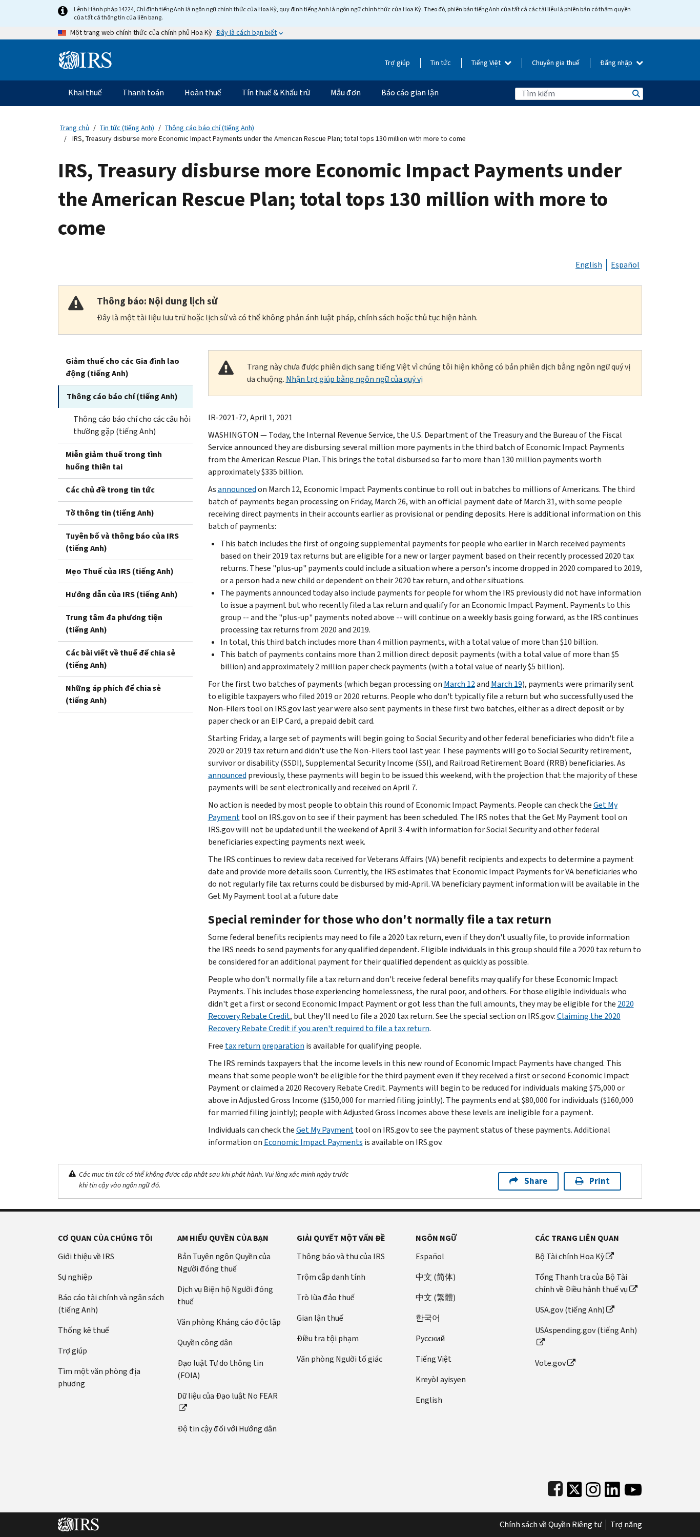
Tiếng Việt (486, 63)
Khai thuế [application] (85, 92)
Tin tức (440, 63)
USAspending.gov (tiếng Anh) (586, 1330)
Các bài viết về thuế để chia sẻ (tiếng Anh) (120, 658)
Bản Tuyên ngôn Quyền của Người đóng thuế (224, 1262)
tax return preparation (264, 1045)
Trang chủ (74, 128)
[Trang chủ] (85, 56)
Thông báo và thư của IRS (341, 1256)
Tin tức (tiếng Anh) (127, 128)
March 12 (459, 684)
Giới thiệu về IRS (86, 1256)
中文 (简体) (436, 1277)
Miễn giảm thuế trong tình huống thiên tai (114, 460)
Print (599, 1181)
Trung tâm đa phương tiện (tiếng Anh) (114, 623)
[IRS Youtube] (633, 1487)
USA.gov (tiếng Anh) (570, 1309)
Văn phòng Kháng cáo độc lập (229, 1322)
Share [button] (535, 1181)
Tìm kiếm (635, 93)
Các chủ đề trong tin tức (110, 489)
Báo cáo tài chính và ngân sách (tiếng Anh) (111, 1303)
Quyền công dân (205, 1342)
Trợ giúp (397, 63)
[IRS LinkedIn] (612, 1487)
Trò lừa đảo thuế (326, 1297)
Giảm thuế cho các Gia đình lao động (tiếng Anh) (122, 367)
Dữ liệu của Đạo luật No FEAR (227, 1395)
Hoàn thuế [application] (202, 92)
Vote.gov (550, 1363)
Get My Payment (325, 1129)
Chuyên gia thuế (556, 63)
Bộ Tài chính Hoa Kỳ (569, 1256)
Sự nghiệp (75, 1277)
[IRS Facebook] (555, 1487)
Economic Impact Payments (313, 1142)
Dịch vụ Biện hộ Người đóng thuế (225, 1295)
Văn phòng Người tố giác (339, 1359)
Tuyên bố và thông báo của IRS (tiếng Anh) (122, 542)
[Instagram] (593, 1487)
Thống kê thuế (83, 1330)
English (588, 264)
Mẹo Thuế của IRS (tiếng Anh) (120, 571)
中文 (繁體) (436, 1297)
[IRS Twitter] (574, 1487)
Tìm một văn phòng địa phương (99, 1377)
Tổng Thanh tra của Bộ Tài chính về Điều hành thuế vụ (581, 1283)
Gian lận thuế (320, 1318)
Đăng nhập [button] (617, 63)
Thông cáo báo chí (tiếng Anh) (209, 128)
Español (625, 264)
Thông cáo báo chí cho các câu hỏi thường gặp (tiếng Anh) (132, 425)
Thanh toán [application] (143, 92)
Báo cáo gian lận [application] (410, 92)
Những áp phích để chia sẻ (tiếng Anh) (113, 694)
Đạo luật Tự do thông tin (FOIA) (220, 1369)
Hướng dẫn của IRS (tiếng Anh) (122, 594)
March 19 (506, 684)
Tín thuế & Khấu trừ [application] (276, 92)
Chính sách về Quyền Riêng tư (551, 1525)
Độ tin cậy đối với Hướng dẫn (227, 1428)
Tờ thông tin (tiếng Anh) (110, 512)
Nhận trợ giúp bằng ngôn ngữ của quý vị (354, 379)
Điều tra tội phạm (328, 1338)
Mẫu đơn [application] (346, 92)
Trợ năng (626, 1525)
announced (237, 489)
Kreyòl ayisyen (441, 1379)
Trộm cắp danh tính (331, 1277)
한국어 (428, 1318)
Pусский (430, 1338)
